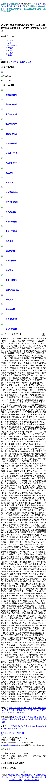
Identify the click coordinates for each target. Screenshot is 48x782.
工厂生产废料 (11, 114)
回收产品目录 (11, 45)
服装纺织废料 (11, 143)
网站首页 (9, 41)
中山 (19, 6)
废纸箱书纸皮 (11, 134)
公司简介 (9, 43)
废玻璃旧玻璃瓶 (12, 202)
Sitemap (4, 745)
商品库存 (19, 729)
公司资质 (9, 50)
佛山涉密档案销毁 (31, 780)
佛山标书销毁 (24, 777)
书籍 (13, 729)
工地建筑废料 (11, 95)
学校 (5, 729)
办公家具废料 (11, 104)
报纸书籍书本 (11, 124)
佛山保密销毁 (13, 775)
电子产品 (9, 300)
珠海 (44, 4)
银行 (15, 726)
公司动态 (4, 733)
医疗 (11, 726)
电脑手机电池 (11, 280)
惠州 (36, 719)
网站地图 (20, 733)
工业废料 (9, 173)
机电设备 (9, 270)
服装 (9, 729)
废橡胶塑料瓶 (11, 222)
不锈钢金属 (10, 309)
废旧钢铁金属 (11, 329)
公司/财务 (21, 726)
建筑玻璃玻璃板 (12, 192)
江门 (11, 6)
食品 (32, 726)
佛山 (3, 6)
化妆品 (37, 726)
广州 (35, 4)
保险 (42, 726)
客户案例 (9, 48)
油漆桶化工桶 (11, 153)
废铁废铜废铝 (11, 319)
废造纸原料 (10, 251)
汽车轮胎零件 (11, 163)
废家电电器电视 (12, 290)
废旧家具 (9, 183)
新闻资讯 (9, 53)
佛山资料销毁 (26, 775)
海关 (27, 726)
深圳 (39, 4)
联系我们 (9, 55)
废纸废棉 (9, 241)
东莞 (15, 6)
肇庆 (32, 717)
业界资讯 (12, 733)
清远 (45, 719)
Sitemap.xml (12, 745)
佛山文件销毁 (15, 708)
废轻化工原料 (11, 231)
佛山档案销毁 (37, 777)
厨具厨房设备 (11, 212)
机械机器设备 (11, 261)
